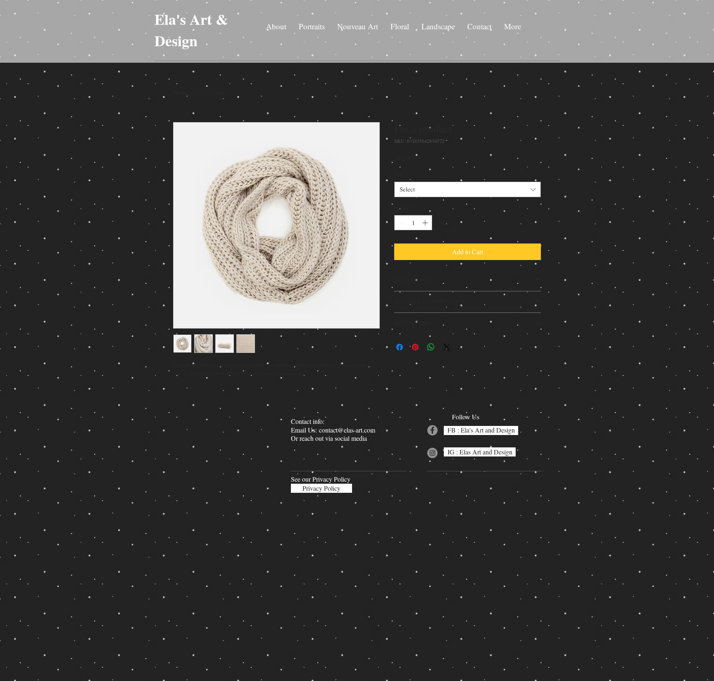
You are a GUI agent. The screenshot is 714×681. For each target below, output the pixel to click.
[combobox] (467, 189)
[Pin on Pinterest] (415, 347)
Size (401, 174)
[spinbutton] (413, 222)
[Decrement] (400, 222)
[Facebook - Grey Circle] (432, 430)
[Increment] (426, 222)
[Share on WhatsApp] (431, 347)
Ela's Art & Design (191, 29)
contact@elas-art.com (347, 430)
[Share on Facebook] (400, 347)
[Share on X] (447, 347)
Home (181, 92)
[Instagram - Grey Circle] (432, 453)
